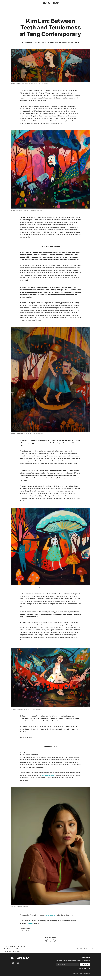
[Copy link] (54, 940)
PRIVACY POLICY (84, 968)
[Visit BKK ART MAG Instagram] (13, 963)
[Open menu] (97, 2)
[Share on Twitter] (46, 940)
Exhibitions (30, 923)
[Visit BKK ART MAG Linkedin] (18, 963)
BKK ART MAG (50, 2)
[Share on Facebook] (50, 940)
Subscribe (85, 964)
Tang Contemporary (50, 915)
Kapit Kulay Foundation (48, 775)
